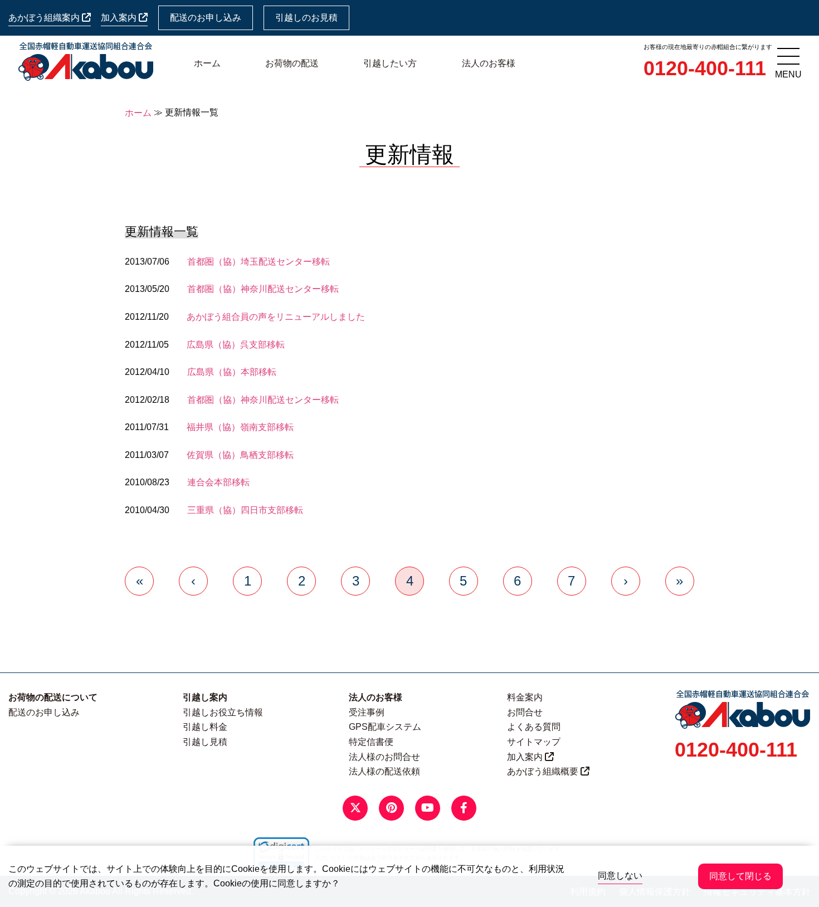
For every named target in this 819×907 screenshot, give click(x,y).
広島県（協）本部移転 (231, 372)
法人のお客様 (488, 63)
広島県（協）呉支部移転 (236, 344)
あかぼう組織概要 (544, 771)
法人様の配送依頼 (384, 771)
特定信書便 (371, 742)
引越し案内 (205, 697)
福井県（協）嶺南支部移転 (240, 427)
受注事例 (366, 712)
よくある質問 (533, 727)
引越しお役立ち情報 (223, 712)
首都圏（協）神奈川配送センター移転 (263, 289)
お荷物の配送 (292, 63)
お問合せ (525, 712)
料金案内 (525, 697)
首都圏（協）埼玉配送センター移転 (258, 261)
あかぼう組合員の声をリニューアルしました (276, 316)
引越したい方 (390, 63)
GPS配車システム (385, 727)
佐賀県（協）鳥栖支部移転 (240, 455)
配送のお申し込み (205, 17)
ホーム (207, 63)
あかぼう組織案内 (45, 17)
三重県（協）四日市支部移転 (245, 510)
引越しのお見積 (306, 17)
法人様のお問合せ (384, 757)
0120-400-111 (705, 68)
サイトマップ (533, 742)
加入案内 (120, 17)
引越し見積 (205, 742)
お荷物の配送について (53, 697)
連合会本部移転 (218, 482)
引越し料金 (205, 727)
